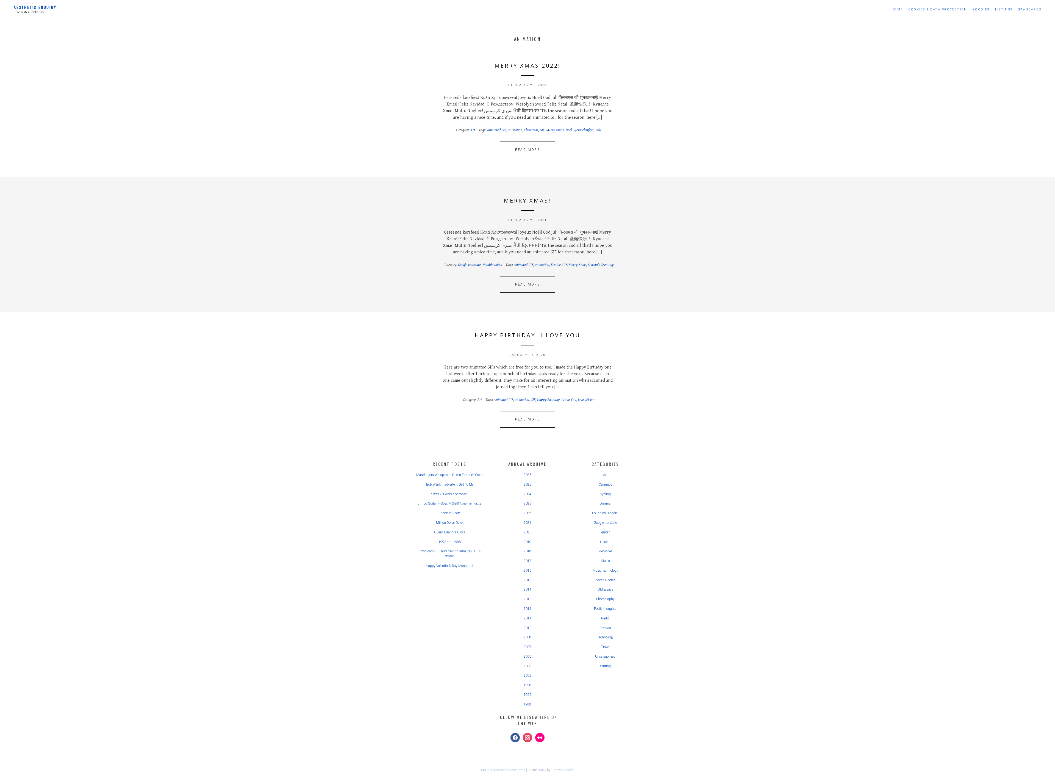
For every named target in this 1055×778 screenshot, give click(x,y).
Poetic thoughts (605, 609)
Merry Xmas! (527, 200)
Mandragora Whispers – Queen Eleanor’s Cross (449, 475)
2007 (527, 647)
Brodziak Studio (562, 770)
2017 (527, 561)
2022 (527, 513)
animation (515, 130)
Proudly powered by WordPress (503, 770)
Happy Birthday (548, 400)
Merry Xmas (555, 130)
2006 (527, 656)
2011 (527, 618)
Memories (605, 551)
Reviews (605, 628)
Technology (605, 637)
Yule (598, 130)
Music (605, 561)
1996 (527, 695)
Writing (605, 666)
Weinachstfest (583, 130)
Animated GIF (496, 130)
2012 (527, 609)
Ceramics (605, 484)
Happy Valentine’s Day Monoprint (449, 566)
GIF (542, 130)
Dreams (605, 503)
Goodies (980, 9)
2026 (527, 475)
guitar (605, 532)
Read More (527, 150)
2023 (527, 503)
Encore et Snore (449, 513)
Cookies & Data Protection (937, 9)
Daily (542, 770)
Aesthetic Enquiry (35, 7)
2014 (527, 589)
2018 (527, 551)
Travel (605, 647)
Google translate (469, 265)
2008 (527, 637)
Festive (556, 265)
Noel (568, 130)
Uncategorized (605, 656)
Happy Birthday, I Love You (528, 335)
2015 (527, 580)
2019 (527, 542)
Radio (605, 618)
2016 (527, 570)
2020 (527, 532)
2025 (527, 484)
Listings (1004, 9)
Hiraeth (605, 542)
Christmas (531, 130)
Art (472, 130)
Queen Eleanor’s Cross (449, 532)
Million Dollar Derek (449, 523)
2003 (527, 675)
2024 (527, 494)
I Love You (568, 400)
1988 (527, 704)
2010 (527, 628)
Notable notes (492, 265)
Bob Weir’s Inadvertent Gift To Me (449, 484)
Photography (605, 599)
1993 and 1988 (449, 542)
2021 (527, 523)
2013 (527, 599)
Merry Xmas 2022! (528, 65)
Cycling (605, 494)
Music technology (605, 570)
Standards (1029, 9)
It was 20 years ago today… (450, 494)
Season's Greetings (601, 265)
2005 (527, 666)
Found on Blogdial (605, 513)
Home (897, 9)
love (581, 400)
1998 (527, 685)
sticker (590, 400)
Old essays (605, 589)
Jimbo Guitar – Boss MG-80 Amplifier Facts (449, 503)
